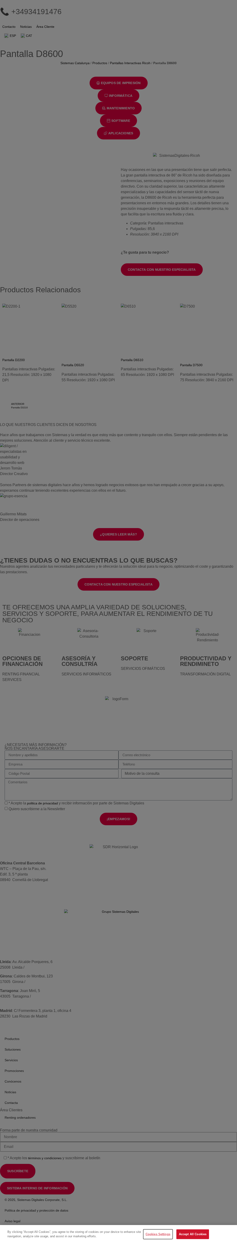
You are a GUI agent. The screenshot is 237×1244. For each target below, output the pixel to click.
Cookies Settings (158, 1234)
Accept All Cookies (192, 1234)
